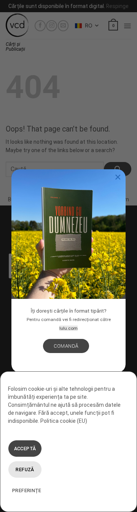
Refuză (25, 469)
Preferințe (26, 490)
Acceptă (25, 448)
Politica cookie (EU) (63, 421)
